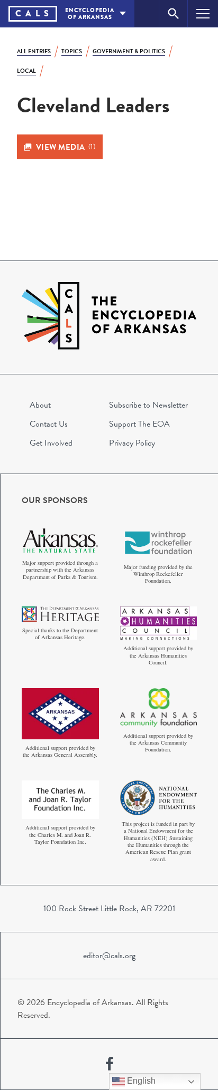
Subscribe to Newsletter (148, 405)
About (40, 405)
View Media (66, 147)
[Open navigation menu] (203, 13)
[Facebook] (109, 1064)
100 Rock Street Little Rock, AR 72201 (109, 908)
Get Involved (51, 443)
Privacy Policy (132, 443)
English (140, 1080)
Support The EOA (139, 424)
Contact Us (49, 424)
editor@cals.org (109, 955)
